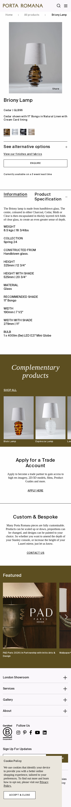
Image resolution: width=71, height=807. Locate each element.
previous (4, 617)
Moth (56, 212)
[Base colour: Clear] (15, 132)
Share (55, 89)
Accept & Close (19, 795)
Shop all (10, 390)
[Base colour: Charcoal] (23, 132)
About (7, 711)
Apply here (35, 490)
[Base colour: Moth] (31, 132)
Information (15, 195)
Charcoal (38, 212)
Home (9, 15)
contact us (35, 553)
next (66, 617)
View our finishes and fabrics (23, 154)
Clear (7, 215)
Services (9, 688)
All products (31, 15)
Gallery (8, 699)
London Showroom (16, 677)
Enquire (35, 163)
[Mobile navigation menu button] (66, 6)
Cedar (48, 212)
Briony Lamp (59, 15)
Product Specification (48, 197)
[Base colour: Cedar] (7, 132)
